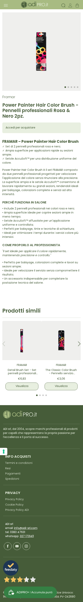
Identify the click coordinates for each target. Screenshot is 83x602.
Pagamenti (12, 473)
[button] (79, 343)
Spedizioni (12, 479)
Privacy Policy (14, 499)
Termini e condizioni (18, 463)
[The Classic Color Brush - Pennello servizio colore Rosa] (61, 340)
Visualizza (22, 386)
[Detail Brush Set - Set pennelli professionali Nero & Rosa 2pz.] (22, 340)
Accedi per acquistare (20, 127)
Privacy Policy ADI (17, 510)
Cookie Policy (14, 504)
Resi (8, 468)
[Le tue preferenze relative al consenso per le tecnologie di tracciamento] (3, 451)
